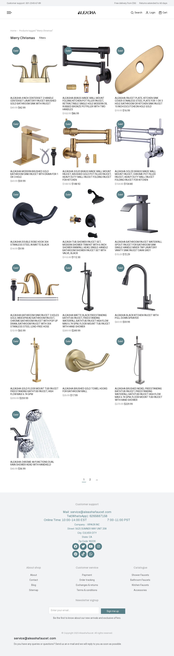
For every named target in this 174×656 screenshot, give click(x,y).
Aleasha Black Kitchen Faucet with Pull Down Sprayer (137, 316)
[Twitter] (83, 546)
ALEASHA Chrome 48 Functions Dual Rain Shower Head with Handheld (32, 463)
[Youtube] (91, 546)
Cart (165, 12)
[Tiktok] (83, 554)
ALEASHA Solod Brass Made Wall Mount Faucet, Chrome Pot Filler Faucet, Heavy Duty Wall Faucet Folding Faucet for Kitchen (135, 175)
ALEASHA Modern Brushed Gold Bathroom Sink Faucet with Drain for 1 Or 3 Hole (34, 174)
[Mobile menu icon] (9, 12)
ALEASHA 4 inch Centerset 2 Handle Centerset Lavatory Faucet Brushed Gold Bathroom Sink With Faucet (33, 101)
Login (152, 12)
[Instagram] (98, 546)
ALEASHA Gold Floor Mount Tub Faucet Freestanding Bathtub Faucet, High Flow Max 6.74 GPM (34, 391)
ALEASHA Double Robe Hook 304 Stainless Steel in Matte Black (29, 243)
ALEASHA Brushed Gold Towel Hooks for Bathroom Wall (85, 390)
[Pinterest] (75, 554)
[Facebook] (75, 546)
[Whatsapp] (91, 554)
